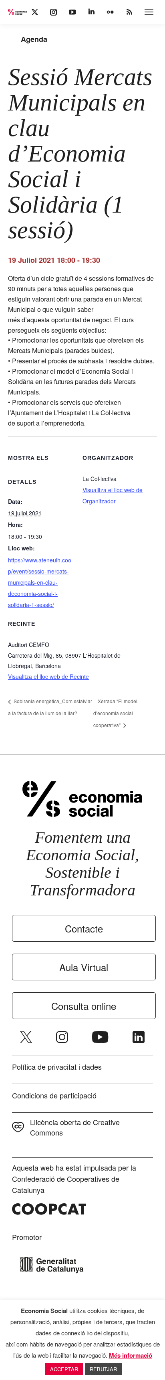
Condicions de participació (54, 1095)
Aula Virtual (83, 967)
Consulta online (83, 1006)
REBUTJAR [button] (103, 1369)
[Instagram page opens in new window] (62, 1037)
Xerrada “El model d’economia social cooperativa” (115, 713)
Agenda (34, 39)
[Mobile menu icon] (149, 12)
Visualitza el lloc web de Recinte (48, 676)
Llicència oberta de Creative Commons (75, 1127)
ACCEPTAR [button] (64, 1369)
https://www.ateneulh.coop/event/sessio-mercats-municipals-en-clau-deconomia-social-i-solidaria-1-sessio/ (39, 582)
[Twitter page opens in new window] (26, 1037)
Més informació (130, 1355)
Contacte (84, 928)
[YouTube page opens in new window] (100, 1037)
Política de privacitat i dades (57, 1066)
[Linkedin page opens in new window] (139, 1037)
